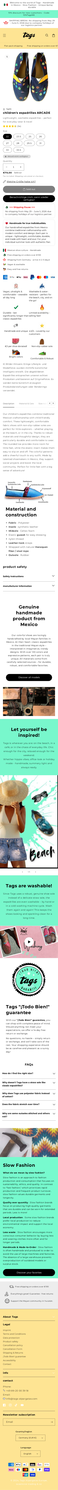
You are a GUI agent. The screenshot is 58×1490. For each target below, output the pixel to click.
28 (18, 143)
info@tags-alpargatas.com (21, 1398)
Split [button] (9, 109)
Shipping (19, 176)
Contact (7, 1364)
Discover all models (29, 677)
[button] (47, 35)
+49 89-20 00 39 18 (17, 1390)
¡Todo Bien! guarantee (14, 1356)
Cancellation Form (12, 1349)
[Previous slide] (22, 872)
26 (40, 136)
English (28, 1453)
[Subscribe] (51, 1422)
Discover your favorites (29, 1272)
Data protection (11, 1337)
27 (7, 143)
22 (7, 136)
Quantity (7, 161)
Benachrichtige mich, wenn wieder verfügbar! (29, 198)
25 (30, 136)
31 (40, 143)
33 (7, 150)
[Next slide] (35, 872)
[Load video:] (29, 942)
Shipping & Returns (13, 1352)
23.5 (19, 136)
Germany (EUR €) (27, 1437)
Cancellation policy (13, 1345)
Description (8, 403)
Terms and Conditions (14, 1334)
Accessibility (9, 1360)
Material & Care (26, 403)
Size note (43, 403)
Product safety (10, 1341)
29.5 (29, 143)
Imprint (7, 1330)
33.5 (19, 150)
